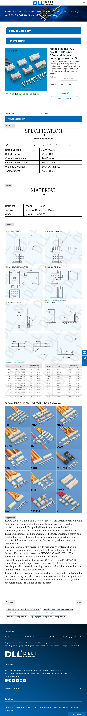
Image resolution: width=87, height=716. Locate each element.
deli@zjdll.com (15, 676)
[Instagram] (21, 680)
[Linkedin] (9, 680)
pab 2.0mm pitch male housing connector (20, 613)
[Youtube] (17, 680)
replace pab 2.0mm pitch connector (50, 613)
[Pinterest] (24, 680)
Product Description (15, 119)
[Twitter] (13, 680)
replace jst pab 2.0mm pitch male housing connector (48, 617)
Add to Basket (63, 98)
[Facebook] (6, 680)
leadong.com (67, 707)
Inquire (63, 93)
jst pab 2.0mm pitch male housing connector (58, 609)
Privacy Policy (9, 710)
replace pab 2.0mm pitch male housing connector (22, 609)
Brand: (43, 113)
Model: (8, 113)
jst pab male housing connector (16, 617)
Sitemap (76, 707)
